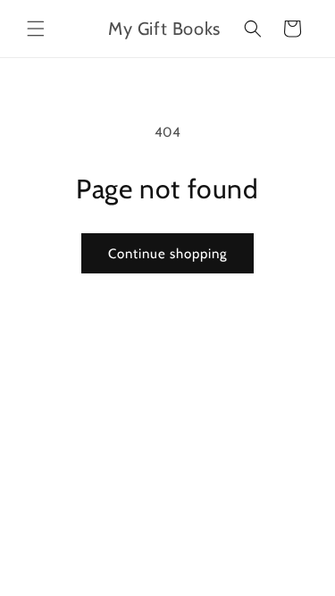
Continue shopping (167, 254)
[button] (35, 28)
